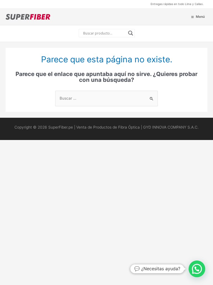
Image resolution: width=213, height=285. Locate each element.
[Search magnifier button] (131, 33)
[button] (197, 269)
